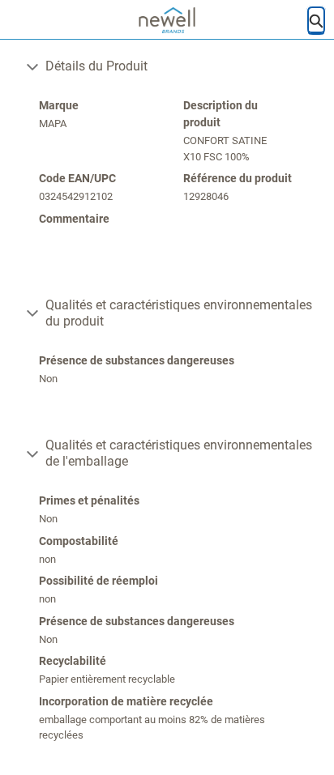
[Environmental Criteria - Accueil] (167, 20)
